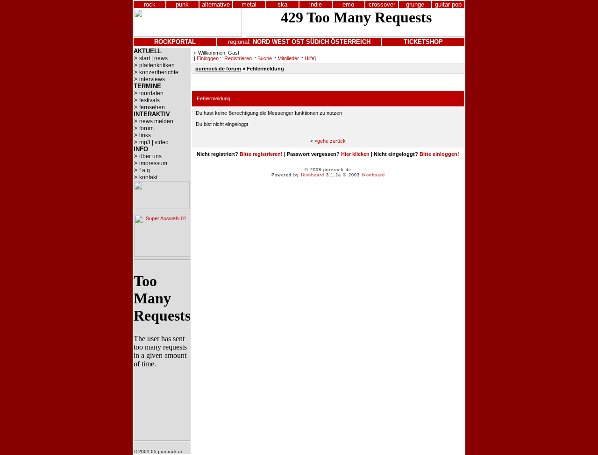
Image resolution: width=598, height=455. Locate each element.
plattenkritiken (157, 65)
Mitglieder (288, 58)
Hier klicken (355, 154)
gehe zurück (331, 141)
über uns (150, 156)
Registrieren (238, 58)
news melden (156, 121)
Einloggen (208, 58)
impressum (153, 163)
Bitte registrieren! (261, 154)
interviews (152, 79)
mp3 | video (154, 142)
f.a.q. (145, 170)
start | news (153, 58)
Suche (264, 58)
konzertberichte (158, 72)
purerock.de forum (218, 68)
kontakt (148, 177)
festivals (149, 100)
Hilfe (309, 58)
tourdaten (151, 93)
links (145, 135)
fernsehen (152, 107)
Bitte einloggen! (439, 154)
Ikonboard (312, 175)
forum (146, 128)
